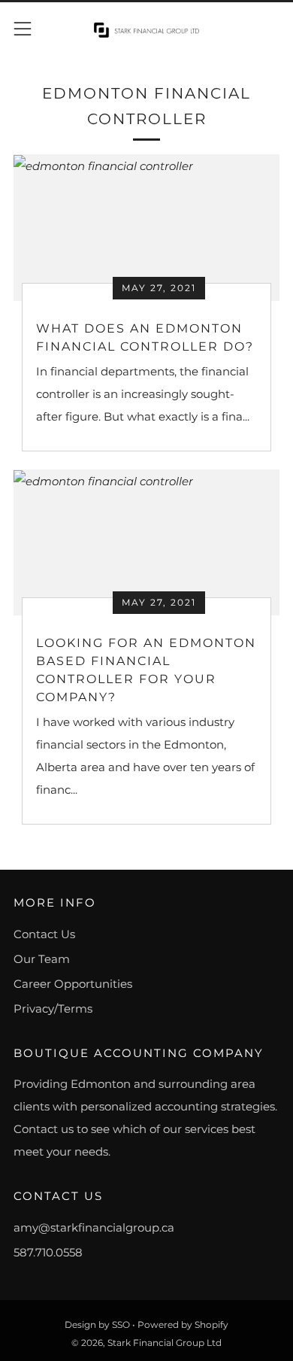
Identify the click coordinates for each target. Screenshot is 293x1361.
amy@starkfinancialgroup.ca (94, 1227)
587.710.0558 (48, 1252)
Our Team (42, 959)
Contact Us (44, 934)
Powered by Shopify (182, 1324)
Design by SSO (98, 1324)
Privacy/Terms (53, 1008)
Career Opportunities (73, 984)
